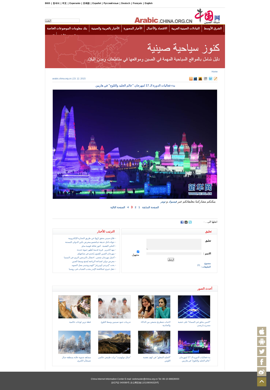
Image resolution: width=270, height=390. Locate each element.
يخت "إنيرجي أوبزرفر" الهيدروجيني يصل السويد (93, 265)
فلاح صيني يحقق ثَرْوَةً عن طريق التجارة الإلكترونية (91, 238)
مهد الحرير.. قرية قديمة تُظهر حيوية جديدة (95, 250)
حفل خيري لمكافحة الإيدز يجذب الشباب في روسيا (91, 269)
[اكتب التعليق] (210, 79)
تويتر (163, 201)
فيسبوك (172, 201)
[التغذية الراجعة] (195, 79)
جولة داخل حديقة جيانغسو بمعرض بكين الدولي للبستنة (89, 242)
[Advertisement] (93, 279)
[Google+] (186, 223)
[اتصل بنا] (215, 79)
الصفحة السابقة (150, 207)
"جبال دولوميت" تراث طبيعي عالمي (114, 357)
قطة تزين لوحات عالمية (80, 322)
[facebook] (182, 222)
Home (215, 71)
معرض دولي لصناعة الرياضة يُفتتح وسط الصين (93, 261)
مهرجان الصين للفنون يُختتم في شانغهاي (95, 253)
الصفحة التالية (117, 207)
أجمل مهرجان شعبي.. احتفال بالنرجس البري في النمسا (89, 257)
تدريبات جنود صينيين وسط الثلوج (116, 322)
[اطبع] (200, 79)
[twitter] (190, 223)
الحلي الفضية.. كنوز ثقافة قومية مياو (98, 246)
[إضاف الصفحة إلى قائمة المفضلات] (205, 79)
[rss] (191, 79)
